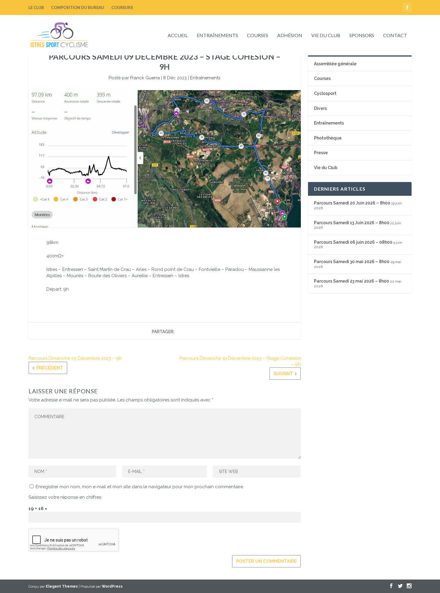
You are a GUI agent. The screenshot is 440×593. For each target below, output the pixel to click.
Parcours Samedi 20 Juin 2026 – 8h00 (352, 203)
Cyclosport (325, 93)
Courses (257, 35)
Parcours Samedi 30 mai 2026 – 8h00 (351, 261)
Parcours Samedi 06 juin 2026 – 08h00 (353, 242)
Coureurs (122, 7)
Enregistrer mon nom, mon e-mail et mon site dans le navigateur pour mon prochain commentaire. (140, 486)
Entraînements (217, 35)
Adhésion (289, 35)
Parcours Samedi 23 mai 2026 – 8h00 (351, 281)
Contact (395, 35)
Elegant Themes (62, 586)
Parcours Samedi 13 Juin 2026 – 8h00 (351, 222)
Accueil (178, 35)
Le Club (36, 7)
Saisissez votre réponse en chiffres (64, 497)
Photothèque (328, 138)
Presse (321, 152)
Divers (320, 108)
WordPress (112, 586)
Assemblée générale (335, 63)
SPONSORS (361, 35)
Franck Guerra (145, 78)
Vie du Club (325, 35)
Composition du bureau (77, 7)
